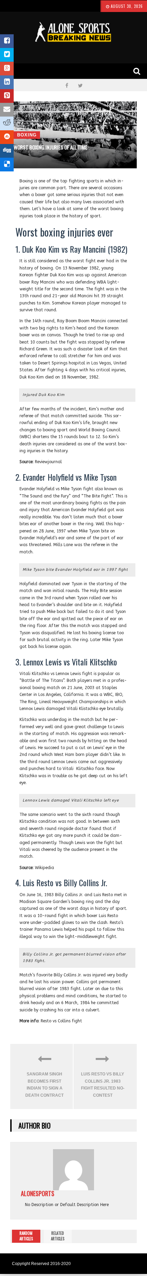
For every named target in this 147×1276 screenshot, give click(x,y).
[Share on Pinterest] (7, 96)
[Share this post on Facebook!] (7, 41)
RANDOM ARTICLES (26, 1235)
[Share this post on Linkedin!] (7, 82)
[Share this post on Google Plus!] (7, 68)
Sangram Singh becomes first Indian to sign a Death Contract (44, 1084)
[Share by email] (7, 110)
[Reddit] (7, 123)
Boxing (27, 134)
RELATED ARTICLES (57, 1235)
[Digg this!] (7, 151)
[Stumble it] (7, 137)
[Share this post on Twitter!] (7, 55)
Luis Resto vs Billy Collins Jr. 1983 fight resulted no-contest (102, 1084)
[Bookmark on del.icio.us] (7, 164)
